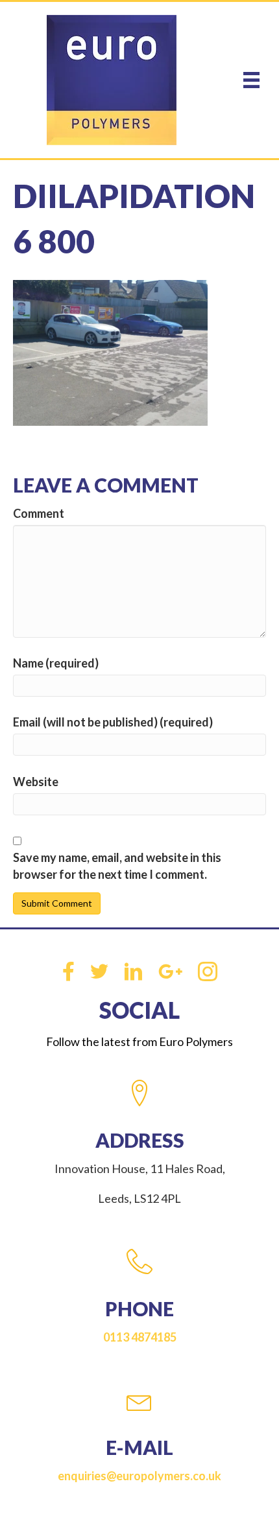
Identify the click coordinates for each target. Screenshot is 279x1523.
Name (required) (56, 663)
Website (35, 781)
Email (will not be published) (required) (113, 722)
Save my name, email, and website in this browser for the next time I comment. (117, 865)
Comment (38, 513)
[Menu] (251, 80)
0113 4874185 (139, 1337)
